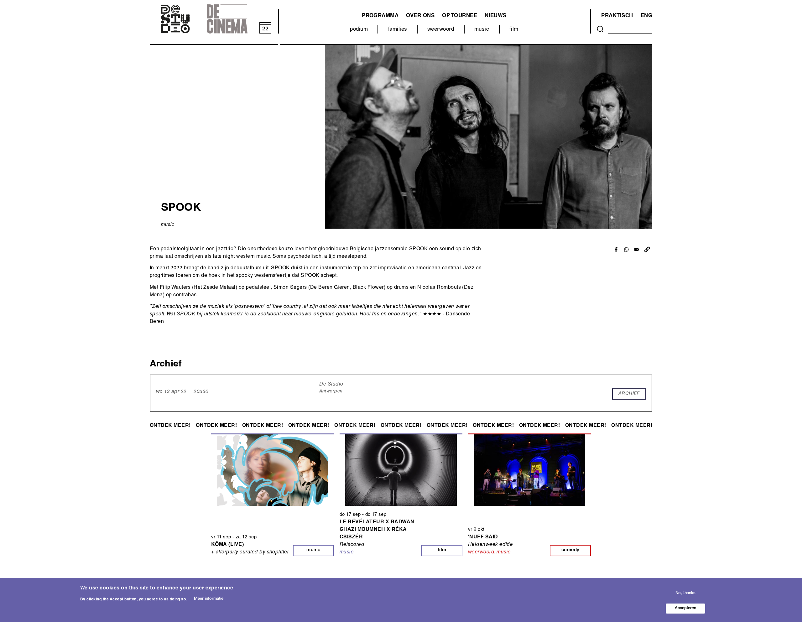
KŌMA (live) (227, 544)
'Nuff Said (483, 537)
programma (380, 16)
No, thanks (685, 593)
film (513, 29)
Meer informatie (208, 599)
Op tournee (459, 16)
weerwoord (440, 29)
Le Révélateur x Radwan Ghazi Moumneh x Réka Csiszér (377, 530)
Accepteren (685, 608)
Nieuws (496, 16)
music (481, 29)
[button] (647, 249)
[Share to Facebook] (616, 249)
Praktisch (617, 16)
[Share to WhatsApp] (626, 249)
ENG (646, 16)
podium (359, 29)
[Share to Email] (637, 249)
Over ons (420, 16)
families (397, 29)
